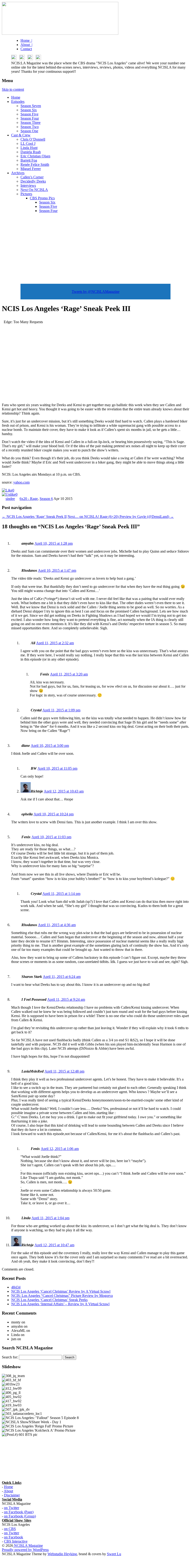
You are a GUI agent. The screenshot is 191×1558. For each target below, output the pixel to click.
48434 (15, 1287)
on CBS (10, 1529)
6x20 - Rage (29, 499)
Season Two (29, 127)
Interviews (28, 185)
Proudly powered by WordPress (25, 1550)
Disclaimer (12, 1495)
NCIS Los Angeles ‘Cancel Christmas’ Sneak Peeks (49, 1300)
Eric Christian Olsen (35, 156)
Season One (29, 131)
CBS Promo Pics (42, 198)
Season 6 (46, 499)
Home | (26, 40)
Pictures (26, 194)
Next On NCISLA (34, 190)
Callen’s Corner (32, 177)
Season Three (30, 123)
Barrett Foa (28, 160)
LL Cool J (27, 143)
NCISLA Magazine (28, 1546)
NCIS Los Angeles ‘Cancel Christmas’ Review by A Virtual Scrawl (60, 1291)
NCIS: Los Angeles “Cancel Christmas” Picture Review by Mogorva (62, 1296)
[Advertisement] (95, 249)
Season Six (28, 110)
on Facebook (13, 1537)
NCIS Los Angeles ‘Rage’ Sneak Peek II (34, 517)
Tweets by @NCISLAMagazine (95, 292)
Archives (17, 173)
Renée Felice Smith (34, 164)
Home (15, 97)
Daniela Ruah (30, 152)
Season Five (29, 114)
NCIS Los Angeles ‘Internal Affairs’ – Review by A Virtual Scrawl (60, 1304)
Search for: (10, 1357)
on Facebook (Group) (20, 1516)
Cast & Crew (21, 135)
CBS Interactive (15, 1541)
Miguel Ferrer (30, 169)
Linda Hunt (29, 148)
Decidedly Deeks (33, 181)
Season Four (29, 118)
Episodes (17, 102)
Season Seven (30, 106)
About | (26, 45)
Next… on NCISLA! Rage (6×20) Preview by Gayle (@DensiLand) (121, 517)
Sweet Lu (114, 1554)
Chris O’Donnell (32, 139)
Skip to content (13, 89)
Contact (26, 49)
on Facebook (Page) (19, 1512)
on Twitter (11, 1508)
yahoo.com (21, 482)
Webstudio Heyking (62, 1554)
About (8, 1491)
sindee (10, 499)
